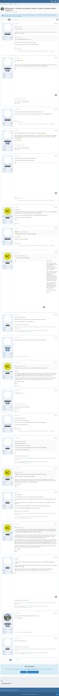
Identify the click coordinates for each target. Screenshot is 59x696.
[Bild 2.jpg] (35, 585)
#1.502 (55, 57)
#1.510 (55, 337)
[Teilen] (57, 19)
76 (9, 19)
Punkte (4, 37)
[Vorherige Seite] (2, 19)
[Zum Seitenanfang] (57, 694)
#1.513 (55, 415)
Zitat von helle (20, 472)
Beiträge (4, 39)
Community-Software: (29, 694)
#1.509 (55, 314)
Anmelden (23, 672)
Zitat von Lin (19, 27)
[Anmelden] (54, 1)
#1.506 (55, 207)
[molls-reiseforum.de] (2, 1)
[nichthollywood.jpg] (35, 82)
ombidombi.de (23, 98)
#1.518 (55, 557)
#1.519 (55, 613)
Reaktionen (4, 36)
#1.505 (55, 155)
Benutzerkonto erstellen (33, 672)
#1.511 (55, 362)
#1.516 (55, 492)
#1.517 (55, 524)
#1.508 (55, 252)
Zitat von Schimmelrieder (22, 231)
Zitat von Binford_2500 (21, 255)
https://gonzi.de (29, 331)
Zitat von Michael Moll (21, 366)
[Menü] (57, 1)
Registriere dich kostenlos (32, 669)
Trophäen (4, 75)
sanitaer (25, 632)
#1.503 (55, 109)
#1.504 (55, 130)
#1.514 (55, 438)
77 (11, 19)
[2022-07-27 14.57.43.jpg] (35, 178)
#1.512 (55, 390)
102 (15, 19)
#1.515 (55, 468)
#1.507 (55, 228)
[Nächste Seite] (18, 19)
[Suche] (52, 1)
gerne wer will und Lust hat (6, 683)
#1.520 (55, 638)
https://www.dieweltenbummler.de (21, 356)
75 (7, 19)
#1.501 (55, 23)
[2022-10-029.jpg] (29, 284)
